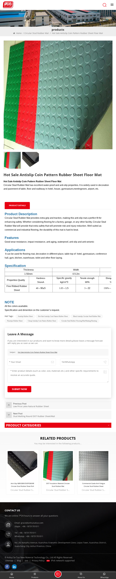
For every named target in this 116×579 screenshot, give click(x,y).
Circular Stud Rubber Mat (36, 33)
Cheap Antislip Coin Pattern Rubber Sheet (42, 321)
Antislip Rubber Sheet (25, 316)
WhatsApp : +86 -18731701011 (29, 536)
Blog (19, 560)
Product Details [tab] (17, 205)
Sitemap (9, 560)
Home (19, 33)
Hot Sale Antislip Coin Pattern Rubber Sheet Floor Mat (37, 352)
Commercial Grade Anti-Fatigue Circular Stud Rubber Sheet (58, 484)
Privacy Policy (38, 560)
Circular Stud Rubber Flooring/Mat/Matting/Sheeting (79, 321)
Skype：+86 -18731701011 (27, 526)
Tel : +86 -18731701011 (25, 532)
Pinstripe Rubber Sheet (14, 321)
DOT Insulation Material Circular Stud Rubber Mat (22, 484)
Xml (26, 560)
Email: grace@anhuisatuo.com (29, 522)
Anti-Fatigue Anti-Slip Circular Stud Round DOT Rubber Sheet (93, 484)
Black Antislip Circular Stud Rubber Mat (86, 316)
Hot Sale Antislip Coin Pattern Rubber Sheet (53, 316)
